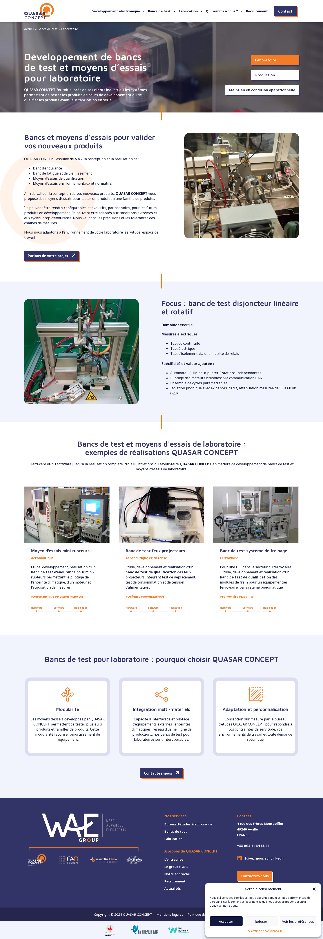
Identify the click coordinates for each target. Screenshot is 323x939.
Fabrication (188, 11)
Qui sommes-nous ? (222, 11)
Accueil (29, 29)
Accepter (226, 921)
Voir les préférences (298, 921)
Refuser (261, 921)
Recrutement (257, 11)
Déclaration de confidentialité (264, 931)
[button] (314, 889)
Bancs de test (159, 11)
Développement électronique (115, 11)
